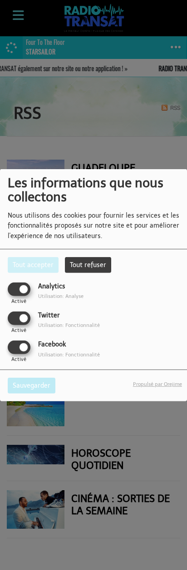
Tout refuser (88, 264)
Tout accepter (33, 264)
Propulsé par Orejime (157, 384)
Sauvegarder (31, 386)
